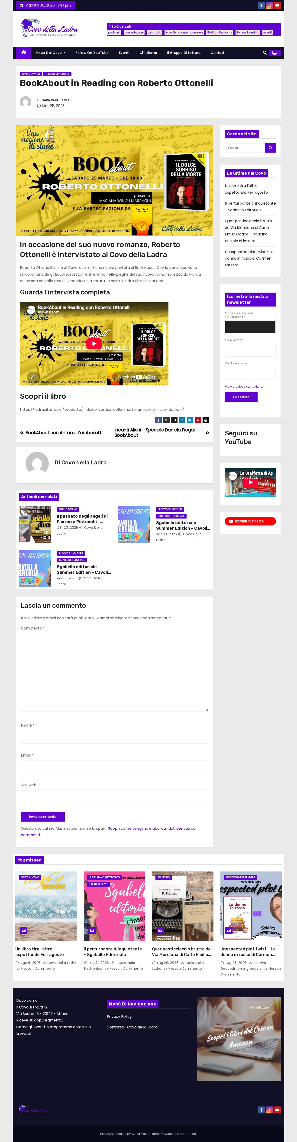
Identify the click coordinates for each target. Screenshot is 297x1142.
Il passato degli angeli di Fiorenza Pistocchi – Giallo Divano (82, 522)
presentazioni (134, 32)
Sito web (28, 785)
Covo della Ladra (55, 100)
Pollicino (164, 877)
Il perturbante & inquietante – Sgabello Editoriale (113, 951)
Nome (28, 725)
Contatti (218, 52)
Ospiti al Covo (30, 877)
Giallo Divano (31, 74)
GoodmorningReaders (240, 877)
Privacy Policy (119, 1016)
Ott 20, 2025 (67, 527)
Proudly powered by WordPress (124, 1134)
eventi (267, 32)
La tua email (235, 317)
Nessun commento (38, 968)
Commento (33, 628)
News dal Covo (49, 52)
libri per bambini (247, 32)
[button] (265, 52)
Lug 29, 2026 (168, 962)
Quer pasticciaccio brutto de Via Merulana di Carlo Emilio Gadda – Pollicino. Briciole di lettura (181, 957)
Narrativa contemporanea (184, 32)
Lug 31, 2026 (99, 962)
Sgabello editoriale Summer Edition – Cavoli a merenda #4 (82, 572)
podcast (114, 32)
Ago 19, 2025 (166, 534)
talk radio (154, 32)
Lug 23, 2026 (237, 962)
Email (27, 755)
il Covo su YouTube (57, 74)
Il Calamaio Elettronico (105, 877)
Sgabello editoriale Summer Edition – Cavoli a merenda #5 (181, 528)
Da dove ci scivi (236, 363)
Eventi (124, 52)
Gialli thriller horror (219, 32)
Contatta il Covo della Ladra (132, 1027)
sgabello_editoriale (171, 516)
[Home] (23, 53)
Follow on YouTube (92, 52)
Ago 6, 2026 (31, 962)
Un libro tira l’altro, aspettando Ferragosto (39, 951)
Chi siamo (148, 52)
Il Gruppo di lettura (183, 52)
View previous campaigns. (244, 386)
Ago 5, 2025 (67, 578)
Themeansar (186, 1134)
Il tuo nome (234, 340)
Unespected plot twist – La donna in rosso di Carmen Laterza (249, 258)
